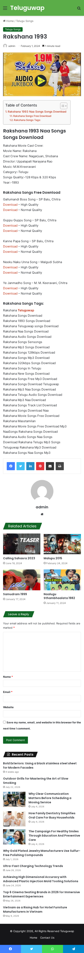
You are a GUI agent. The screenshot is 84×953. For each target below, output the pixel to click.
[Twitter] (21, 466)
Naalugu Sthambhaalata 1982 (59, 596)
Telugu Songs (24, 21)
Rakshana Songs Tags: (27, 120)
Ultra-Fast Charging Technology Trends (33, 866)
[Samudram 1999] (21, 579)
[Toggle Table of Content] (61, 105)
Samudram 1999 (15, 594)
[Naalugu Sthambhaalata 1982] (62, 579)
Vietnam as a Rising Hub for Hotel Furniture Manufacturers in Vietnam (35, 909)
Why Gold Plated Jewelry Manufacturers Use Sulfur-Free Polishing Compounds (41, 853)
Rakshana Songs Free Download (32, 115)
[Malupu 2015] (62, 544)
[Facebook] (11, 466)
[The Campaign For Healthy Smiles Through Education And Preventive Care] (14, 836)
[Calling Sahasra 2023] (21, 544)
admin (11, 45)
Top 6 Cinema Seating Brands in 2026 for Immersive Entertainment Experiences (41, 894)
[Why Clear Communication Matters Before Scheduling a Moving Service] (14, 799)
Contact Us (47, 937)
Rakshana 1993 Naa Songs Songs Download (37, 111)
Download (10, 205)
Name (8, 676)
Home (10, 21)
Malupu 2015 (53, 558)
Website (8, 707)
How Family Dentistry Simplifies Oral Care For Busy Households (52, 815)
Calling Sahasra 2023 (19, 558)
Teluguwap (67, 931)
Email (7, 692)
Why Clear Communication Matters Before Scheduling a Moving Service (50, 798)
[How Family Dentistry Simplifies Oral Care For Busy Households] (14, 818)
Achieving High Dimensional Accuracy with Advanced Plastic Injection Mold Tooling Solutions (40, 879)
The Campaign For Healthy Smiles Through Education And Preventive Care (54, 835)
